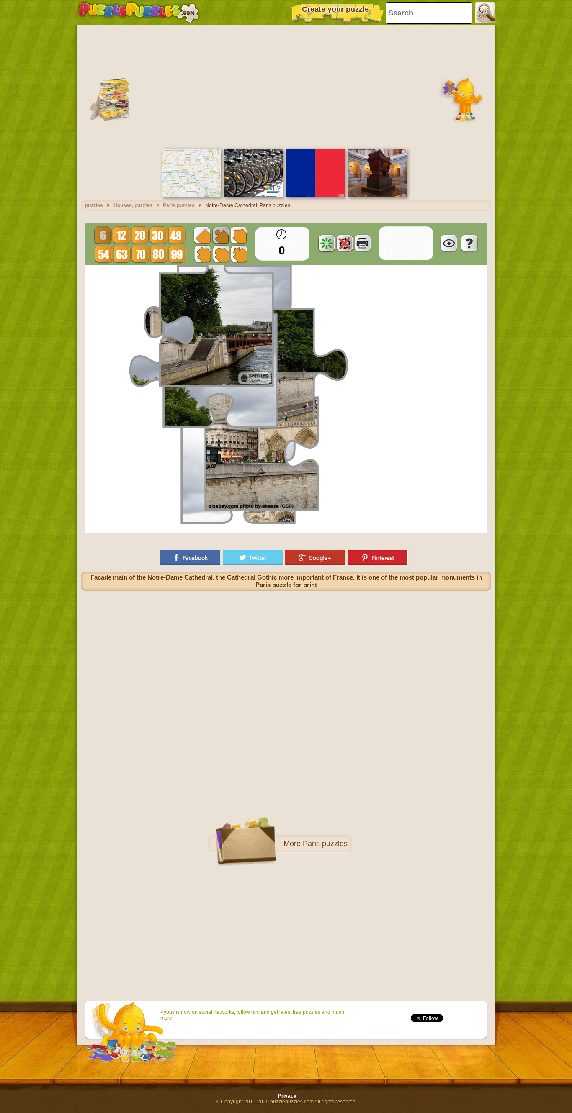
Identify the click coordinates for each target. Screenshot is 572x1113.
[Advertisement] (286, 85)
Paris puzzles (325, 843)
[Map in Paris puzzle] (191, 195)
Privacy (287, 1096)
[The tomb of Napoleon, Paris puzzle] (377, 195)
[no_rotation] (344, 243)
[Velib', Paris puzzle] (253, 195)
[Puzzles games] (139, 12)
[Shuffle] (326, 243)
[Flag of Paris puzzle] (315, 195)
